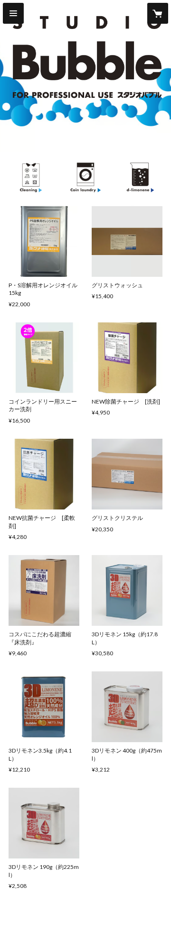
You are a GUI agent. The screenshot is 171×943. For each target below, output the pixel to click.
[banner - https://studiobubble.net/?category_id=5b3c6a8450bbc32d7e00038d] (85, 177)
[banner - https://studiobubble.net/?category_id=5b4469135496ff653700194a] (140, 177)
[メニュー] (13, 13)
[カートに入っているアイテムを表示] (157, 13)
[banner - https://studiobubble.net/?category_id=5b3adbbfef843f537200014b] (31, 177)
